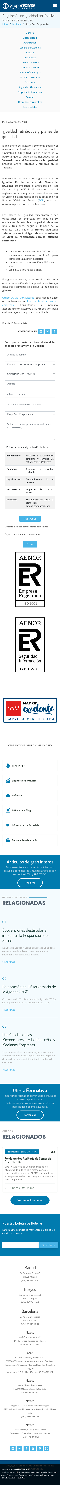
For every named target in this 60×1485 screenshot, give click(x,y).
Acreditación (30, 42)
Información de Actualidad (26, 825)
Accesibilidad (30, 37)
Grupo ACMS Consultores (18, 297)
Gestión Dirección (30, 62)
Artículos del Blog (21, 810)
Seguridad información (30, 92)
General (30, 32)
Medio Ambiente (30, 67)
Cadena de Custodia (30, 47)
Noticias (16, 24)
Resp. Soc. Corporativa (30, 101)
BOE (41, 200)
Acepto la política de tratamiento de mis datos (27, 526)
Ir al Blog (30, 882)
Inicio (5, 24)
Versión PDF (18, 765)
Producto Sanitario (30, 77)
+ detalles (30, 518)
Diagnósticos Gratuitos (24, 780)
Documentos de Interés (24, 840)
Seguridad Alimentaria (30, 87)
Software (17, 795)
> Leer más (8, 961)
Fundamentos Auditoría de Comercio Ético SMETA (28, 1160)
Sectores (30, 82)
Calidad (30, 52)
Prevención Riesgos (30, 72)
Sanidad (30, 97)
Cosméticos (30, 57)
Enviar (30, 544)
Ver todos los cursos (30, 1200)
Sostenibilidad (30, 106)
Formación (30, 1115)
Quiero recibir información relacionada (24, 534)
